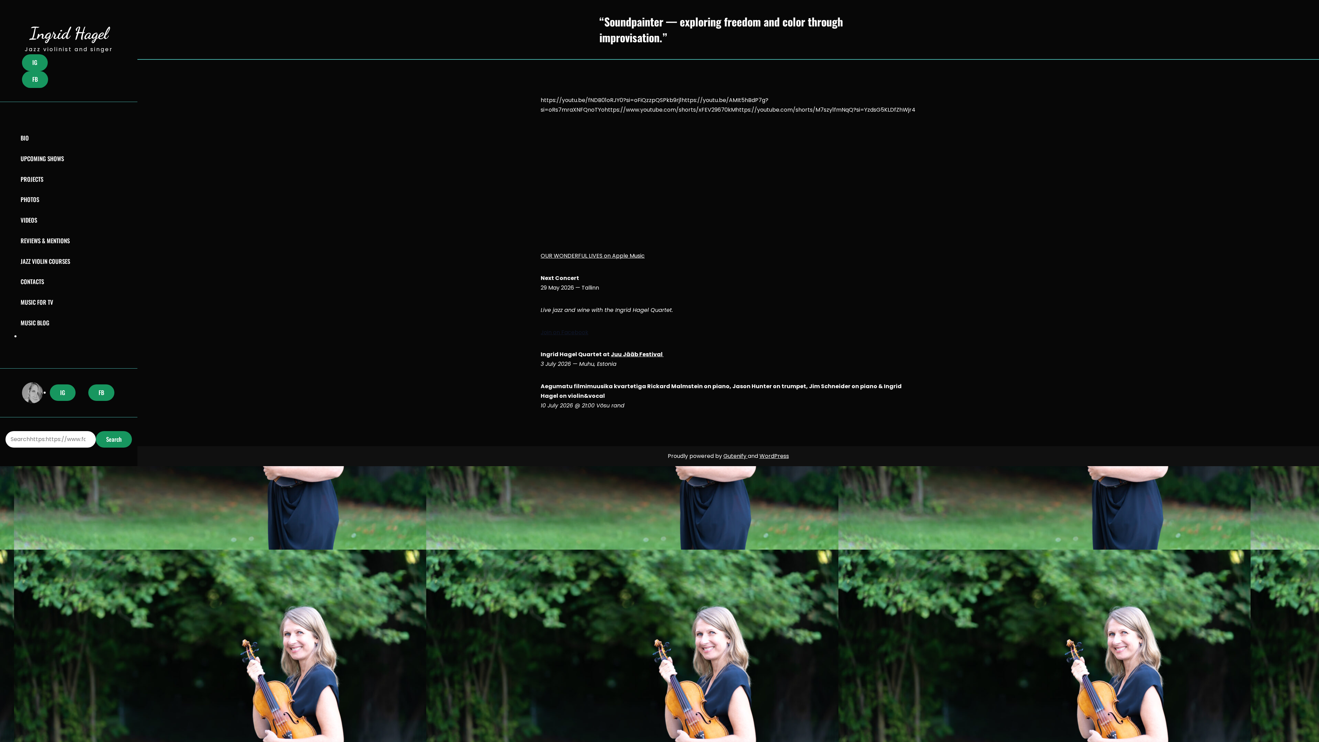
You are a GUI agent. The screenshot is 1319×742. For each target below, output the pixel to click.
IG (34, 62)
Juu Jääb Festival (637, 354)
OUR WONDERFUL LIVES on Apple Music (593, 256)
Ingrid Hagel (69, 33)
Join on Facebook (564, 332)
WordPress (774, 456)
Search (114, 439)
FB (35, 79)
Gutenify (735, 456)
